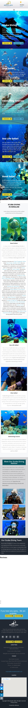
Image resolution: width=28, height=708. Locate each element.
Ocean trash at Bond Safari (14, 651)
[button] (14, 10)
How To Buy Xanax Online (8, 278)
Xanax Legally (16, 269)
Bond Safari (14, 243)
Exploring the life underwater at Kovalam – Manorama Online (14, 648)
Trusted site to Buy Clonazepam (17, 302)
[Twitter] (6, 636)
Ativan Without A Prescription (17, 289)
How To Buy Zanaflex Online (13, 263)
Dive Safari (14, 393)
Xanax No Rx (20, 305)
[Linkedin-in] (14, 636)
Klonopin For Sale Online (13, 286)
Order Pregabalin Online (20, 261)
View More (17, 43)
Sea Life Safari (14, 345)
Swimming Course (14, 436)
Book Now (6, 43)
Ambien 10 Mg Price (12, 300)
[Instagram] (10, 636)
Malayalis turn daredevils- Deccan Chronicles (14, 653)
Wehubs (17, 705)
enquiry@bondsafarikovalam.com (14, 671)
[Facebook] (2, 636)
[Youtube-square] (17, 636)
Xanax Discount (11, 297)
